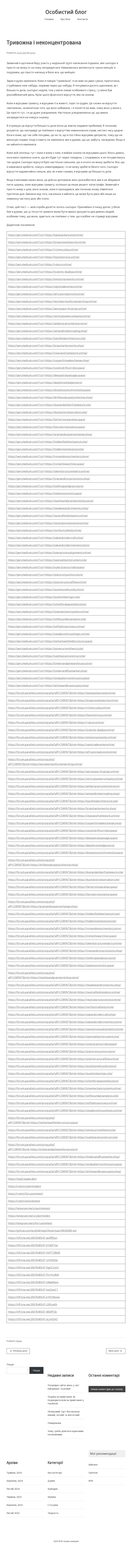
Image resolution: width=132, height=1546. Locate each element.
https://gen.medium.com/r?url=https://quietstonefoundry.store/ (46, 589)
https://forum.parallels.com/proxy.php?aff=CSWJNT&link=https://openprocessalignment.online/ (65, 1029)
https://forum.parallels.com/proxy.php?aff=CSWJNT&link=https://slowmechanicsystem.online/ (64, 1088)
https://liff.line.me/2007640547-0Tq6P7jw (33, 1245)
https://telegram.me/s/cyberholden (29, 1216)
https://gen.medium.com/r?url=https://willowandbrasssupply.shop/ (48, 685)
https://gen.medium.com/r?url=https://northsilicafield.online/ (45, 530)
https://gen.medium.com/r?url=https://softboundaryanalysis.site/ (47, 619)
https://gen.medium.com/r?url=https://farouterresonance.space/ (46, 427)
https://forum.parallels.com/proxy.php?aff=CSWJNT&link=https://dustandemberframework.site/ (65, 872)
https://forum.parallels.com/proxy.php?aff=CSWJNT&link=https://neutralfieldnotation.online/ (64, 992)
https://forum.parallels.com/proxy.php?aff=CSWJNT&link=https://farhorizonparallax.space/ (63, 887)
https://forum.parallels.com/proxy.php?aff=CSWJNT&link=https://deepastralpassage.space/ (63, 838)
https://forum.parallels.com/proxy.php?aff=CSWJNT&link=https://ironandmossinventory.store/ (64, 928)
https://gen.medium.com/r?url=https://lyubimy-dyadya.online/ (45, 271)
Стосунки (53, 1504)
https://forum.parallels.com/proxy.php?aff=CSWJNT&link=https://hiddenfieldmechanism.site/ (64, 914)
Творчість (53, 1513)
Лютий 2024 (13, 1488)
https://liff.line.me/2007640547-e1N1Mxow (34, 1297)
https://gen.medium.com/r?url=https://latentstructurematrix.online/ (49, 471)
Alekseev (93, 1464)
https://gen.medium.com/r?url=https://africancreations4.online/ (46, 294)
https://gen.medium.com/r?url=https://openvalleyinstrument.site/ (47, 560)
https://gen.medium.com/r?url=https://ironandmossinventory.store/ (48, 456)
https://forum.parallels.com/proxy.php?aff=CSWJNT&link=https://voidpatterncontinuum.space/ (65, 1164)
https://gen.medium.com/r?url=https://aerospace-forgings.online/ (47, 308)
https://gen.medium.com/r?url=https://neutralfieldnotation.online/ (48, 515)
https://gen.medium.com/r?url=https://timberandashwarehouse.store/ (50, 663)
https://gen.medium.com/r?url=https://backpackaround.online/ (45, 235)
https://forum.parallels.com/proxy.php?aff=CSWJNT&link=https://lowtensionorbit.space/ (61, 965)
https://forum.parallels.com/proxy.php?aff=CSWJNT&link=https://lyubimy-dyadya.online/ (61, 730)
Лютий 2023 (13, 1513)
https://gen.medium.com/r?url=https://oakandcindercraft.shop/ (46, 537)
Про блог (65, 19)
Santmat (93, 1472)
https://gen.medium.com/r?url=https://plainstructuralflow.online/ (47, 582)
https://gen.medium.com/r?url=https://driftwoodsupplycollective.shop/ (50, 397)
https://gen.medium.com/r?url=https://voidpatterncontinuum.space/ (49, 678)
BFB (91, 1480)
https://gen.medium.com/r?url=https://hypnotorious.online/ (44, 257)
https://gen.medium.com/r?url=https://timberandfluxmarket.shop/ (47, 671)
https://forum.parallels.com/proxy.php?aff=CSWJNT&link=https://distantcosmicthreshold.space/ (65, 852)
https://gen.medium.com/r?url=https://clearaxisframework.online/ (47, 353)
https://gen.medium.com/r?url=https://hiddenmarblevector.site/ (46, 449)
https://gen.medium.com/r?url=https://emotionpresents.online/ (46, 279)
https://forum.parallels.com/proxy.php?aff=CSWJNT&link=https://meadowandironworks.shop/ (64, 985)
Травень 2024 (14, 1472)
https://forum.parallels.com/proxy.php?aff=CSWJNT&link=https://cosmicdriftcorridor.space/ (62, 830)
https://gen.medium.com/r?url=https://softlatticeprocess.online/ (46, 626)
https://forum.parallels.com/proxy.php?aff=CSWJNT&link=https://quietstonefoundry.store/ (62, 1066)
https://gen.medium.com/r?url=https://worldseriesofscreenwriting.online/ (52, 301)
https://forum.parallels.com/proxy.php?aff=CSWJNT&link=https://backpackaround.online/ (62, 693)
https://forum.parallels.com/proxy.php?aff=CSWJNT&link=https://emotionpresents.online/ (62, 737)
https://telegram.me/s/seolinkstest (29, 1208)
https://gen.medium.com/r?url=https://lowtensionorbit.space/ (45, 493)
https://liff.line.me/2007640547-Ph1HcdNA (33, 1275)
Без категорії (55, 1472)
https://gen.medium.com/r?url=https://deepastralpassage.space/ (46, 375)
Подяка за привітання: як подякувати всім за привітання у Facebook (66, 1400)
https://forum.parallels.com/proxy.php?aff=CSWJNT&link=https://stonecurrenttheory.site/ (62, 1130)
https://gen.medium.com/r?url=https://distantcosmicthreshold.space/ (49, 390)
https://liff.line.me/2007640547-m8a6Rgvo (33, 1282)
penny (32, 52)
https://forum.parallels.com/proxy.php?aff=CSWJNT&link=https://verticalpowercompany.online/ (65, 779)
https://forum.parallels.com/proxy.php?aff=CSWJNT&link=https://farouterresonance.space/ (63, 894)
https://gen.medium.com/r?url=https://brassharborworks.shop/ (46, 345)
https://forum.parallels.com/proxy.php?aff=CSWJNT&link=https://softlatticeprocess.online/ (62, 1103)
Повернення (54, 1423)
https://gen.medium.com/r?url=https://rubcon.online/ (40, 264)
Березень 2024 (15, 1480)
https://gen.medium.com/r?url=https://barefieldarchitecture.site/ (47, 338)
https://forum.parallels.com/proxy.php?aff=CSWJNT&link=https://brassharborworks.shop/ (62, 808)
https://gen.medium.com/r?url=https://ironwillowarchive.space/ (46, 464)
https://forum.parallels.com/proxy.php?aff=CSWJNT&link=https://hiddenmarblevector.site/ (62, 921)
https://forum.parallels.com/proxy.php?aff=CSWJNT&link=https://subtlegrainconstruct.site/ (63, 1137)
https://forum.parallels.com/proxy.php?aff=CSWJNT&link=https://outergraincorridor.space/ (62, 1044)
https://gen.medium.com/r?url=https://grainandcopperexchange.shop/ (50, 434)
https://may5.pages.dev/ (22, 1179)
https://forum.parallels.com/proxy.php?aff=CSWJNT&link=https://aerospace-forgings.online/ (63, 771)
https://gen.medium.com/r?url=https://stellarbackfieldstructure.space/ (50, 641)
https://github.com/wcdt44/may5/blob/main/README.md (42, 1230)
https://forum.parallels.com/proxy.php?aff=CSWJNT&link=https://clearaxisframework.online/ (64, 815)
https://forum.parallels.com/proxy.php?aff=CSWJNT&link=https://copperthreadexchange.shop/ (65, 823)
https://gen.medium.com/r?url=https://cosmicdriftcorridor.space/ (46, 368)
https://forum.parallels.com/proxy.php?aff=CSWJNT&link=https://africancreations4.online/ (62, 752)
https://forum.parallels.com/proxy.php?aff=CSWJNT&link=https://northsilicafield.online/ (61, 1007)
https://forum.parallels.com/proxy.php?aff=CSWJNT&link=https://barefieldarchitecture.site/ (63, 801)
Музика (52, 1496)
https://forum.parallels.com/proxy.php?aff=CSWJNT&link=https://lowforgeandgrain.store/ (62, 958)
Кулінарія (53, 1488)
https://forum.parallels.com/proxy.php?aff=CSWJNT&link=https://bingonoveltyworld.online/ (63, 700)
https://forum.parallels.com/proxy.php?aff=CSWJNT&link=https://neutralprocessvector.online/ (64, 999)
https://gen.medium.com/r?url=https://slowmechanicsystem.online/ (48, 611)
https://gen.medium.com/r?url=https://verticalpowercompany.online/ (49, 316)
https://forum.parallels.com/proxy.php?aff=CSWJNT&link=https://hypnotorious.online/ (60, 715)
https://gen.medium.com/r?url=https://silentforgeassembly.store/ (47, 604)
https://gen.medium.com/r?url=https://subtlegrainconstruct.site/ (46, 656)
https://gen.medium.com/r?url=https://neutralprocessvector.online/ (48, 523)
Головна (49, 19)
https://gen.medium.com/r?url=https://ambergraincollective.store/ (47, 323)
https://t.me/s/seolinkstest (24, 1201)
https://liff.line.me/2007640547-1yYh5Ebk (33, 1260)
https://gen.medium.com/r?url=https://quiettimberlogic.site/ (44, 597)
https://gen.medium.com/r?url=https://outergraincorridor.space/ (46, 567)
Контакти (82, 19)
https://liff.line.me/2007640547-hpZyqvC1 (33, 1289)
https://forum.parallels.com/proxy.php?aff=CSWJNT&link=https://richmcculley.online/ (59, 708)
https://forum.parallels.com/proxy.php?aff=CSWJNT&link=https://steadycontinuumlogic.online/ (65, 1110)
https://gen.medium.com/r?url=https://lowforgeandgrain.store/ (46, 486)
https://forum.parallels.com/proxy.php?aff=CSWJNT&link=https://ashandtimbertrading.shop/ (64, 793)
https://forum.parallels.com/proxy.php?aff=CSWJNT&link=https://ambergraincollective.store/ (64, 786)
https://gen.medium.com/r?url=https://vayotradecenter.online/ (45, 286)
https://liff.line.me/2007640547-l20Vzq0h (32, 1304)
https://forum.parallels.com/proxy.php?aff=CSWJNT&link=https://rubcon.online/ (56, 722)
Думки (19, 1341)
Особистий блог (66, 11)
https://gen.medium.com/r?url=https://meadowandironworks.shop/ (48, 508)
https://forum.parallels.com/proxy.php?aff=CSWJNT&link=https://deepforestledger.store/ (61, 845)
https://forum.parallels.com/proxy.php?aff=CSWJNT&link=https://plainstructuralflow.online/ (63, 1059)
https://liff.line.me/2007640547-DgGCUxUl (33, 1267)
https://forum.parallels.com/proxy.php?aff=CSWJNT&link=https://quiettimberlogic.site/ (60, 1073)
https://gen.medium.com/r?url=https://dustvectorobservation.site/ (47, 412)
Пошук (10, 1364)
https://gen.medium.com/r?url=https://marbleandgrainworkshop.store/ (51, 501)
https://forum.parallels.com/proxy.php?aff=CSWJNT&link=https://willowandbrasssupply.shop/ (64, 1171)
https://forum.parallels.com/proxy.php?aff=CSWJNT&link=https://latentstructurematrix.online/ (65, 943)
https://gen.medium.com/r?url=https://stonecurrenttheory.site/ (46, 648)
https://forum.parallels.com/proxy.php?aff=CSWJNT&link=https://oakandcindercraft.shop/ (62, 1014)
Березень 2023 (15, 1504)
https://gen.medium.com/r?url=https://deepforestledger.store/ (45, 382)
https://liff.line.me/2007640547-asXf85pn (32, 1238)
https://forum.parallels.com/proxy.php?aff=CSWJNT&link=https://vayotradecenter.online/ (61, 744)
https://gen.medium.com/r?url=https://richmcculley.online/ (43, 249)
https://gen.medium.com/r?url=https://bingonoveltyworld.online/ (47, 242)
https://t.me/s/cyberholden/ (24, 1186)
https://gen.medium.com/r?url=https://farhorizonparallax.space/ (46, 419)
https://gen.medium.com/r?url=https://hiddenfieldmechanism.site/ (48, 441)
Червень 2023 (14, 1496)
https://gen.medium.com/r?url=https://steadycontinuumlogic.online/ (49, 634)
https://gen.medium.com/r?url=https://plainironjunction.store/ (45, 574)
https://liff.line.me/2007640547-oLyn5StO (33, 1319)
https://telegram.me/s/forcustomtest (30, 1223)
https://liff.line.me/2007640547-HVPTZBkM (34, 1252)
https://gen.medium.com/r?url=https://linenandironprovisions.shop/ (49, 478)
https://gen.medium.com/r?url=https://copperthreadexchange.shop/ (48, 360)
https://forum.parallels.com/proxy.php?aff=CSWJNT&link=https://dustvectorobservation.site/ (64, 879)
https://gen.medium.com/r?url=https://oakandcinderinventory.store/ (49, 545)
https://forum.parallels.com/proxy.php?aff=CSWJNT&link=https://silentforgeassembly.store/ (63, 1081)
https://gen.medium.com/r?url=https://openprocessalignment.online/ (49, 552)
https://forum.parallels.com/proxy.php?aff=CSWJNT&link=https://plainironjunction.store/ (61, 1051)
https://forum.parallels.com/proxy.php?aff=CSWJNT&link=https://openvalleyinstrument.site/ (63, 1036)
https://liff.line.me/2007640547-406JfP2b (32, 1312)
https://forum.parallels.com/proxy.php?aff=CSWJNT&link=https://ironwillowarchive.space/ (62, 936)
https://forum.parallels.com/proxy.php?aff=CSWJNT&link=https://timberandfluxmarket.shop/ (64, 1156)
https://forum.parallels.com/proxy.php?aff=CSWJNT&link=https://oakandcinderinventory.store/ (65, 1022)
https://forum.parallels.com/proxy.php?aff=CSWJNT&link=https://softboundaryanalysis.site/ (63, 1096)
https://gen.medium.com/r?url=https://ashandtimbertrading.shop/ (47, 331)
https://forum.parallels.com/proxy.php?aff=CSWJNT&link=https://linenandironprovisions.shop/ (65, 950)
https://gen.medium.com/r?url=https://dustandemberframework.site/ (49, 405)
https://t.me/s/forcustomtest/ (25, 1193)
